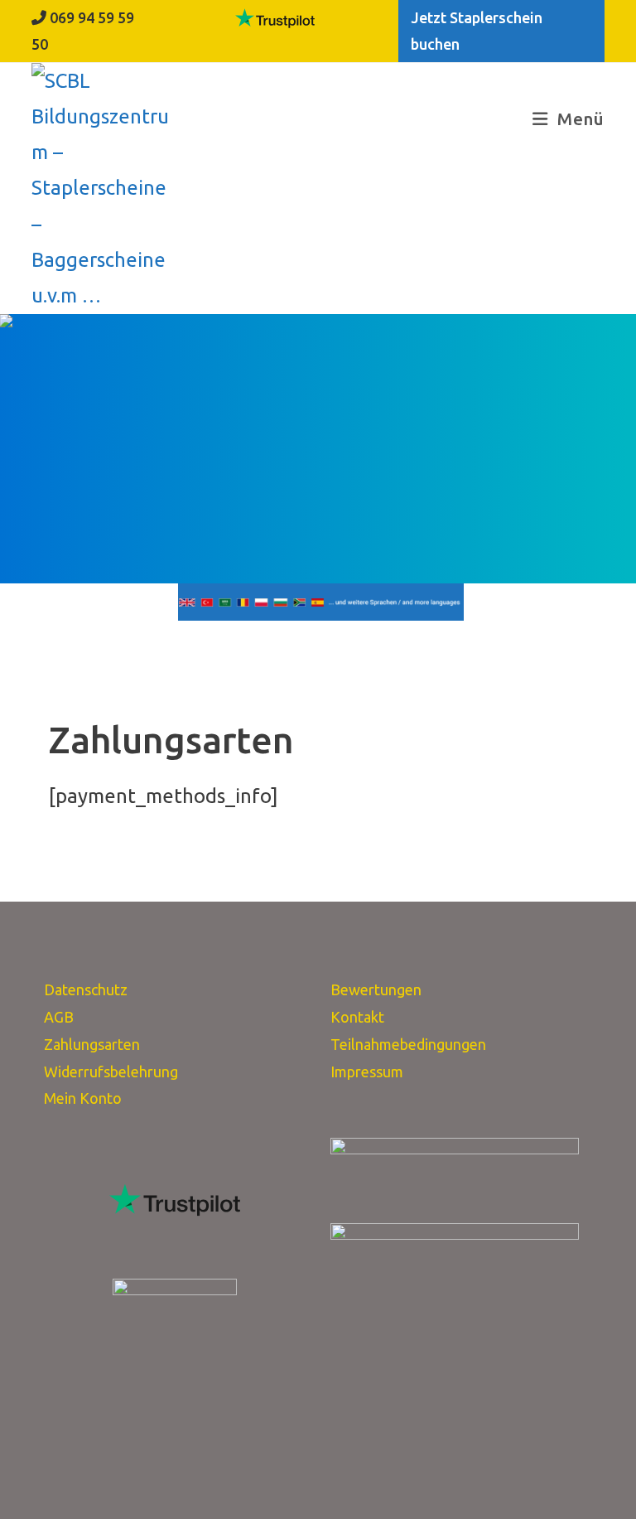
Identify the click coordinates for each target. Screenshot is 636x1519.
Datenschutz (86, 989)
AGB (59, 1017)
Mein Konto (83, 1098)
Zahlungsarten (92, 1044)
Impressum (366, 1071)
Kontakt (357, 1017)
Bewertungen (376, 989)
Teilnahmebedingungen (408, 1044)
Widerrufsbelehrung (111, 1071)
